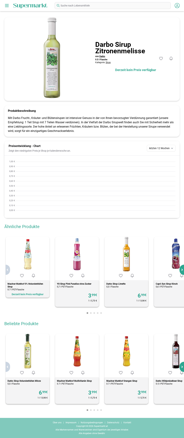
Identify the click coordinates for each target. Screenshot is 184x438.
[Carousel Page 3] (94, 313)
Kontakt (127, 422)
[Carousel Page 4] (97, 313)
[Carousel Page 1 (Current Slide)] (87, 313)
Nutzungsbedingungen (92, 422)
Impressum (71, 422)
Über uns (57, 422)
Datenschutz (113, 422)
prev (8, 270)
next (182, 270)
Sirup (108, 62)
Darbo (102, 56)
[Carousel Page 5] (101, 313)
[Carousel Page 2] (91, 313)
